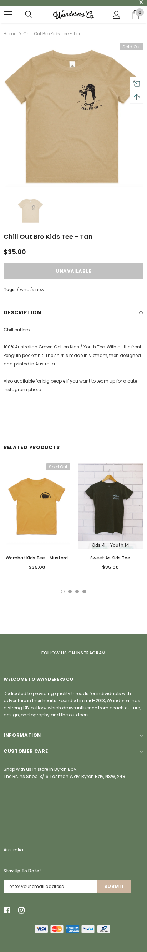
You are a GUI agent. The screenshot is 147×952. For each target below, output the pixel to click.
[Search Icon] (28, 14)
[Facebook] (5, 910)
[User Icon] (116, 15)
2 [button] (70, 591)
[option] (73, 115)
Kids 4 (98, 545)
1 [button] (63, 591)
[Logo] (73, 14)
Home (10, 34)
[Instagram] (20, 910)
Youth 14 (119, 545)
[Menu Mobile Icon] (8, 14)
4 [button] (84, 591)
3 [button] (77, 591)
